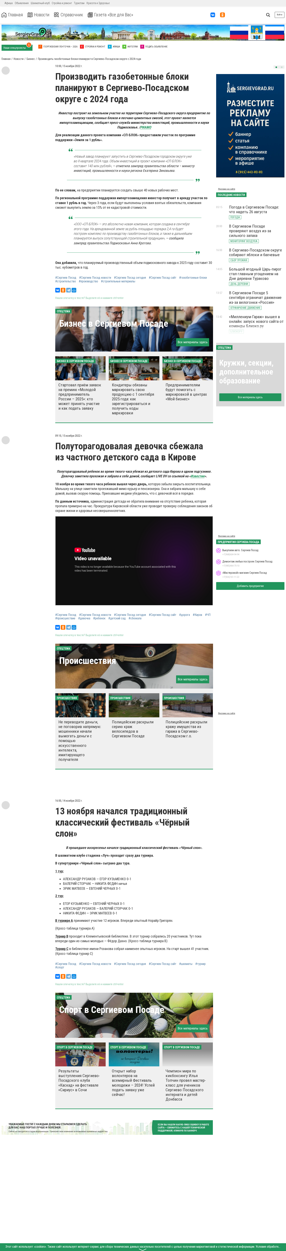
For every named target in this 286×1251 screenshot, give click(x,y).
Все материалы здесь (193, 342)
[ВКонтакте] (57, 290)
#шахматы (185, 964)
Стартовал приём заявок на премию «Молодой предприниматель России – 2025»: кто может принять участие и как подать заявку (79, 397)
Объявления (22, 3)
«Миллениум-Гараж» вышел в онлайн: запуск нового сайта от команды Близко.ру (256, 321)
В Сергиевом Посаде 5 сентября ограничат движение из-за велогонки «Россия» (255, 298)
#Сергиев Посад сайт (162, 277)
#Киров (197, 615)
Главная (15, 14)
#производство (88, 281)
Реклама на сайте (226, 189)
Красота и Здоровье (98, 3)
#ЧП (208, 615)
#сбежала (135, 618)
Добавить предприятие (250, 586)
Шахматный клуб (40, 3)
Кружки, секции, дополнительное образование (246, 371)
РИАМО (145, 127)
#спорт (59, 967)
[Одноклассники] (63, 290)
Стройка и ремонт (62, 3)
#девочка (84, 618)
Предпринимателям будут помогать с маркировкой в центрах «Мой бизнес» (186, 392)
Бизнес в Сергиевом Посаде (113, 323)
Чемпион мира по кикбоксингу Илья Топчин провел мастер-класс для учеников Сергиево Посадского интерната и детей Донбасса (186, 1085)
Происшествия (87, 660)
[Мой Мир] (74, 290)
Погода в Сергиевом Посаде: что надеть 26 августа (254, 209)
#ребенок (99, 618)
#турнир (200, 964)
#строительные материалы (118, 281)
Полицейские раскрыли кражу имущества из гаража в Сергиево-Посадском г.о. (186, 729)
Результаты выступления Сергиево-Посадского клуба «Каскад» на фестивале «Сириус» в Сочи (79, 1080)
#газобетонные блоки (193, 277)
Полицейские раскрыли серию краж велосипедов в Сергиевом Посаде (133, 729)
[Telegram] (68, 290)
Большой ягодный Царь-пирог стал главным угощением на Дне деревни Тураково (255, 274)
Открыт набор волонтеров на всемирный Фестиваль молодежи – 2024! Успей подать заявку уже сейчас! (133, 1083)
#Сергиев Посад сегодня (130, 277)
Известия (197, 476)
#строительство (65, 281)
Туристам (79, 3)
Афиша (8, 3)
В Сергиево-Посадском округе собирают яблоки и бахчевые (255, 252)
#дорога (184, 615)
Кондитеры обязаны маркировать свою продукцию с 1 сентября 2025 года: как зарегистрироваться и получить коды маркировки (133, 399)
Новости (41, 14)
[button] (276, 67)
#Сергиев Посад (65, 277)
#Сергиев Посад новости (95, 277)
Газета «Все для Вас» (113, 14)
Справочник (72, 14)
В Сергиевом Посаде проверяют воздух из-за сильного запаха (250, 231)
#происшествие (65, 618)
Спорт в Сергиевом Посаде (111, 1009)
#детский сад (117, 618)
